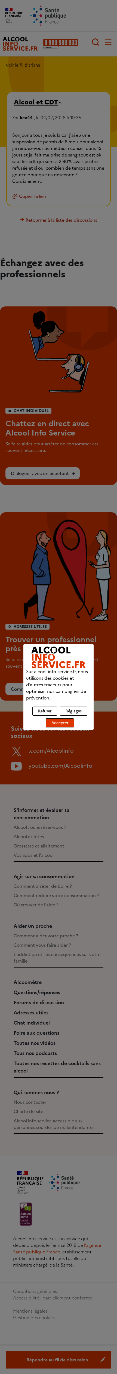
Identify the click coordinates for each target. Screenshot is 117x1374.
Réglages (74, 711)
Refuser (44, 711)
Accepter (59, 723)
